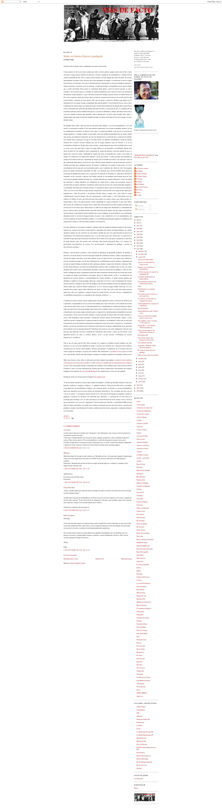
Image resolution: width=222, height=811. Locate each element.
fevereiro (141, 379)
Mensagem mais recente (71, 559)
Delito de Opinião (142, 524)
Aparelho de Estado (142, 448)
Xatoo (138, 690)
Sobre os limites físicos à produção (83, 56)
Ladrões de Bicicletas (143, 577)
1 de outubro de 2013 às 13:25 (76, 469)
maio (140, 370)
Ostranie (139, 621)
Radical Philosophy (142, 759)
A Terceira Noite (142, 430)
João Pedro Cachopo (140, 174)
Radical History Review (144, 756)
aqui (99, 66)
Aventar (139, 461)
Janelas (139, 568)
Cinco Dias (140, 499)
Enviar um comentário (70, 555)
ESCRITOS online (142, 543)
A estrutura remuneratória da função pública (146, 278)
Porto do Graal (141, 646)
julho (140, 364)
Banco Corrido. (141, 464)
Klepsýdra (140, 574)
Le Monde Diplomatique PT (145, 735)
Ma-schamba (140, 590)
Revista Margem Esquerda (144, 762)
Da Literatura (141, 521)
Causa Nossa (140, 492)
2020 (138, 229)
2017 (138, 237)
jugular (139, 571)
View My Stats (138, 779)
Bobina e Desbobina (142, 483)
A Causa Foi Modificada (144, 411)
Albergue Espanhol (142, 442)
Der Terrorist (140, 527)
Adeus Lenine (141, 439)
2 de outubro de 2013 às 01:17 (76, 510)
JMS (65, 453)
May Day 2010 (141, 599)
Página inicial (100, 559)
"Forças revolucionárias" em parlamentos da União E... (146, 331)
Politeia (139, 643)
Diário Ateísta (141, 530)
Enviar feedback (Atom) (78, 563)
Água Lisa (140, 696)
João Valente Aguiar (141, 176)
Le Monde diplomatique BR (145, 732)
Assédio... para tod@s (143, 458)
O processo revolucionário (145, 260)
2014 (138, 246)
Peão (138, 637)
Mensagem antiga (126, 559)
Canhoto (139, 489)
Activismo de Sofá (142, 436)
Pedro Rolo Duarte (142, 633)
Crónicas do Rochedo (143, 508)
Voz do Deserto (141, 687)
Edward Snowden (143, 308)
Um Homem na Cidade (143, 677)
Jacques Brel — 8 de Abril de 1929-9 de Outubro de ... (146, 326)
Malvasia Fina (141, 593)
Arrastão (139, 452)
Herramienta (140, 722)
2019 (138, 231)
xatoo (65, 430)
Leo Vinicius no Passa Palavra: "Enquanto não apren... (147, 300)
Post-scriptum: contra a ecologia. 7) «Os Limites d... (147, 322)
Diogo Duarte (139, 171)
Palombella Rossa (142, 624)
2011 (138, 388)
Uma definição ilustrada (145, 343)
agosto (140, 361)
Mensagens (140, 206)
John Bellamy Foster (94, 371)
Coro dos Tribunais (142, 502)
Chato (139, 286)
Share (66, 416)
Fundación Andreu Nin (143, 719)
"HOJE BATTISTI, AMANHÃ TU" (144, 155)
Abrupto (139, 433)
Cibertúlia (140, 496)
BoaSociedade (141, 480)
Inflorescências (141, 558)
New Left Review (142, 744)
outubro (140, 257)
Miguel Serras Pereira (141, 187)
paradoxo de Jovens (116, 351)
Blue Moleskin (141, 477)
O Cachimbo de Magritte (144, 608)
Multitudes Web (141, 741)
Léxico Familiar (141, 586)
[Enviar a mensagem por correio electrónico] (72, 418)
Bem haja (139, 467)
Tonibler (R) (140, 671)
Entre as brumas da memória (145, 539)
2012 (138, 385)
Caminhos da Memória (143, 486)
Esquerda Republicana (143, 546)
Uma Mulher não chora (143, 680)
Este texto (83, 371)
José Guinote (138, 179)
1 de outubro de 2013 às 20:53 (76, 482)
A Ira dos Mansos (142, 417)
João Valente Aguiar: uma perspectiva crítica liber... (146, 339)
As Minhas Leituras (142, 455)
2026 (138, 220)
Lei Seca (139, 580)
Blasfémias (140, 474)
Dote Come (140, 536)
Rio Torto (139, 655)
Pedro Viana (67, 515)
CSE (138, 713)
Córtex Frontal (141, 517)
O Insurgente (140, 611)
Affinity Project (141, 707)
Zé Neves (137, 192)
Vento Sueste (140, 684)
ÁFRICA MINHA (142, 693)
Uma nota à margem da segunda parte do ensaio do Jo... (147, 317)
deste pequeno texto (99, 377)
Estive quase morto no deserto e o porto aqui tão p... (148, 295)
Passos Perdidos (141, 627)
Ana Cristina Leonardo (141, 168)
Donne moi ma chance (143, 533)
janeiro (140, 382)
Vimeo (146, 157)
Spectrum (139, 662)
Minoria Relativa (142, 605)
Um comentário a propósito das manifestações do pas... (147, 282)
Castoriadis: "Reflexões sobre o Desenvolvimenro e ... (147, 346)
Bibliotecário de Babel (143, 470)
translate (139, 768)
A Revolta (140, 426)
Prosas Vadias (141, 649)
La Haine (139, 725)
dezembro (141, 251)
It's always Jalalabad (143, 564)
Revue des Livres (142, 765)
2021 (138, 226)
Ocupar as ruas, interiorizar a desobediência (146, 268)
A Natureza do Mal (142, 423)
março (140, 376)
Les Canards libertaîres (143, 583)
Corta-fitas (140, 505)
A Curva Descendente (143, 414)
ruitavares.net (141, 658)
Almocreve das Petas (143, 445)
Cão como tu (140, 514)
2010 (138, 391)
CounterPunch (141, 710)
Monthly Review (141, 738)
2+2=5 (138, 401)
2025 (138, 223)
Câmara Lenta (141, 511)
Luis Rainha (138, 182)
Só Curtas (139, 665)
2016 (138, 240)
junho (140, 367)
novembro (141, 254)
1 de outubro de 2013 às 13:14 (76, 448)
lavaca (138, 729)
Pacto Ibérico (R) (143, 335)
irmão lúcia (140, 561)
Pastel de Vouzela (142, 630)
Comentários (141, 209)
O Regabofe (140, 615)
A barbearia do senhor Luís (144, 408)
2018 (138, 234)
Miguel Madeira (139, 184)
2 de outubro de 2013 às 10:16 (76, 550)
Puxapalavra (140, 652)
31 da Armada (141, 405)
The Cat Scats (141, 668)
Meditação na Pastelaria (144, 602)
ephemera (139, 716)
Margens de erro (141, 596)
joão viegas (138, 195)
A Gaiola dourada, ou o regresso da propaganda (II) (148, 273)
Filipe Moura (67, 487)
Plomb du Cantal (141, 640)
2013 (138, 249)
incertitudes (140, 555)
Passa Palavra (138, 157)
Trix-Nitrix (140, 674)
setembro (141, 358)
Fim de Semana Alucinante (145, 549)
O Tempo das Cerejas (143, 618)
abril (139, 373)
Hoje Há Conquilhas (142, 552)
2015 (138, 243)
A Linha (139, 420)
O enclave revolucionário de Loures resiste (146, 263)
